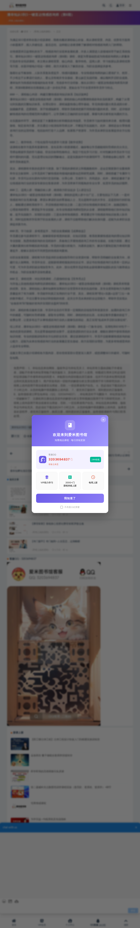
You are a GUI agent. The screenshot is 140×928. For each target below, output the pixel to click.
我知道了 (70, 498)
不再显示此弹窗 (72, 507)
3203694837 (59, 459)
